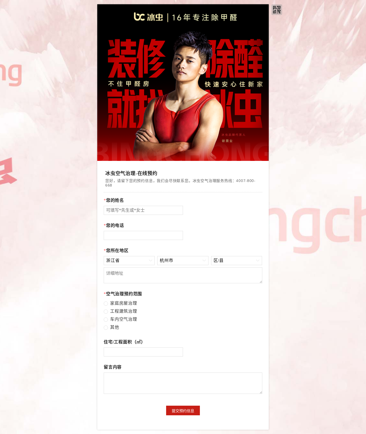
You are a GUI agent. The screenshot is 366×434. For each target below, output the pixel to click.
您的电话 (114, 225)
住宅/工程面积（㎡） (124, 342)
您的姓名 (114, 200)
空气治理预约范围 (123, 294)
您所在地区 (116, 250)
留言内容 (113, 367)
